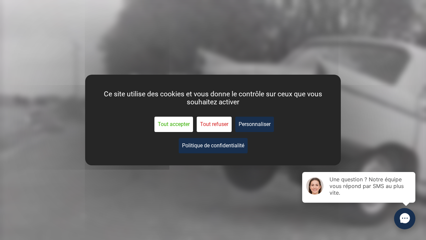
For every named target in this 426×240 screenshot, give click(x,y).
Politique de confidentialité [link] (213, 145)
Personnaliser (255, 124)
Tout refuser (214, 124)
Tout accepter (174, 124)
